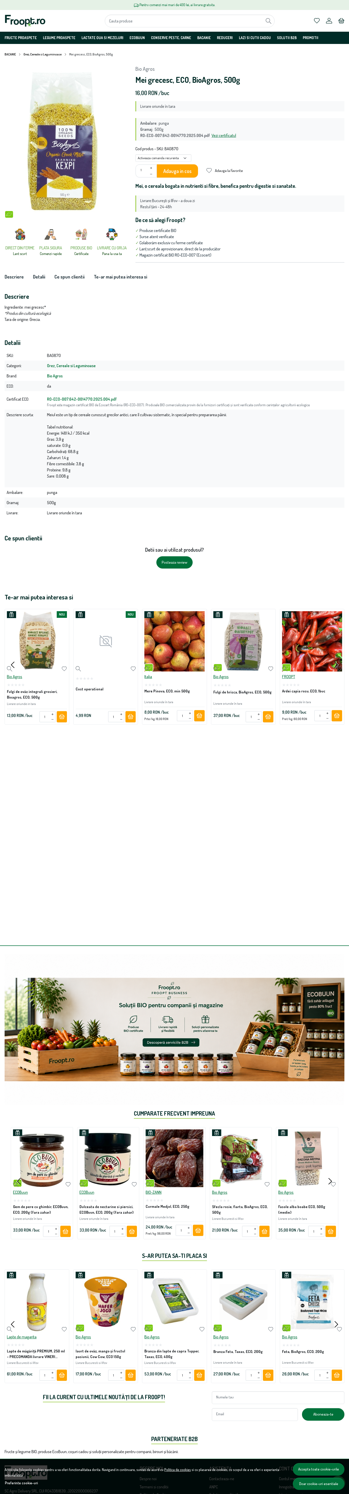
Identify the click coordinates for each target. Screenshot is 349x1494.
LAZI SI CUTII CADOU (255, 38)
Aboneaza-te (323, 1414)
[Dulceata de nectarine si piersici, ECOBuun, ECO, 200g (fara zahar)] (108, 1158)
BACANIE (204, 38)
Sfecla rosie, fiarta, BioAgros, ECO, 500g (240, 1210)
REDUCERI (225, 38)
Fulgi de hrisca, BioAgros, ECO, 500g (242, 692)
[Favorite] (317, 21)
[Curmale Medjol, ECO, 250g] (174, 1158)
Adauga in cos (177, 171)
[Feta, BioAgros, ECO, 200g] (312, 1302)
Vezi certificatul (224, 135)
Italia (148, 676)
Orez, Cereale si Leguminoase (43, 54)
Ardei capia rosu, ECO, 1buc (303, 691)
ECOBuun (137, 38)
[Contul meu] (329, 21)
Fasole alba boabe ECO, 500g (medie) (301, 1210)
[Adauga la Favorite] (64, 668)
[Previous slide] (13, 665)
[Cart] (341, 21)
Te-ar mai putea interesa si (120, 277)
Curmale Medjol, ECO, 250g (167, 1206)
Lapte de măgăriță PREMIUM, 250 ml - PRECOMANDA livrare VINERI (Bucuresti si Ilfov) (36, 1355)
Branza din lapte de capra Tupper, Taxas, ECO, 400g (171, 1354)
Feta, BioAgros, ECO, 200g (303, 1351)
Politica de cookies (177, 1469)
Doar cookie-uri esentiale (318, 1483)
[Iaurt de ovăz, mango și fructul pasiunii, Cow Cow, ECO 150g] (106, 1302)
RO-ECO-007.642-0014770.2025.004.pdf (82, 399)
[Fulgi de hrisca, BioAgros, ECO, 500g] (243, 641)
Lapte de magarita (22, 1336)
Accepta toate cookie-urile (318, 1469)
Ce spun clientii (69, 277)
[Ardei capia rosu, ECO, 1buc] (312, 641)
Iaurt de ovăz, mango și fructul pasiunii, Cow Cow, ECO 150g (100, 1354)
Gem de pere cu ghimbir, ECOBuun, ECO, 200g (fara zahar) (40, 1210)
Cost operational (89, 689)
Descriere (14, 277)
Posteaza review (174, 562)
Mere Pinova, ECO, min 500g (167, 691)
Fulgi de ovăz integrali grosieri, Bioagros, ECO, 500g (32, 694)
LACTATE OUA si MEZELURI (102, 38)
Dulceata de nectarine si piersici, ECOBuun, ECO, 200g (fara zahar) (106, 1210)
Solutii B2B (287, 38)
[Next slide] (336, 665)
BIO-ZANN (153, 1192)
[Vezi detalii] (9, 668)
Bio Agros (145, 68)
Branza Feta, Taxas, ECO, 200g (238, 1351)
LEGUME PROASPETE (59, 38)
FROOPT (288, 676)
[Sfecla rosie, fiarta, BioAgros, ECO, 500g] (241, 1158)
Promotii (310, 38)
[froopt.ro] (35, 21)
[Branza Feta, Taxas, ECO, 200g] (243, 1302)
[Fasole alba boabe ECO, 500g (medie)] (307, 1158)
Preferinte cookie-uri (21, 1482)
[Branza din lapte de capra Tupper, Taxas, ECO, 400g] (174, 1302)
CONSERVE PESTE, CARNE (171, 38)
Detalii (39, 277)
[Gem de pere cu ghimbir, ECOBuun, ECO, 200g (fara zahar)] (42, 1158)
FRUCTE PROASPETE (21, 38)
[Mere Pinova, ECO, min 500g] (174, 641)
